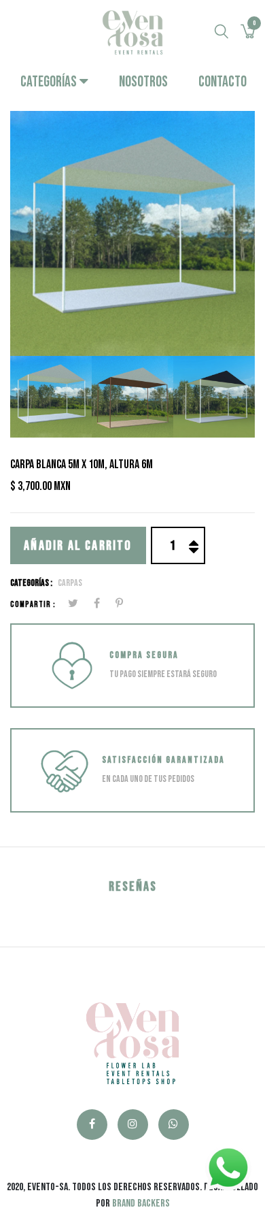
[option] (132, 233)
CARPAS (70, 583)
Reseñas (133, 887)
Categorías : (31, 583)
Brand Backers (141, 1203)
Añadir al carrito (78, 546)
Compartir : (33, 605)
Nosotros (143, 82)
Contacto (222, 82)
